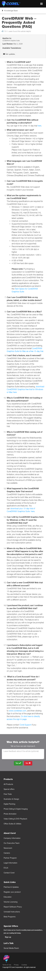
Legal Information (10, 863)
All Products (8, 784)
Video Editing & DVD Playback (15, 819)
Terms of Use (6, 965)
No (27, 763)
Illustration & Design (11, 799)
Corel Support (25, 725)
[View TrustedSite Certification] (18, 959)
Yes (17, 763)
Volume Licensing (10, 902)
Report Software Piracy (13, 907)
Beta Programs (9, 917)
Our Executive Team (12, 843)
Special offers (9, 789)
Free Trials (8, 794)
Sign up (8, 937)
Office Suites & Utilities (12, 824)
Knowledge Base (10, 11)
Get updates (10, 54)
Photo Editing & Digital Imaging (16, 809)
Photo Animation (10, 814)
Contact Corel (9, 873)
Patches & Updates (11, 887)
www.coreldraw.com (17, 711)
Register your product (12, 892)
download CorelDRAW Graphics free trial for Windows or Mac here (25, 389)
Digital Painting (9, 804)
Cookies (24, 965)
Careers (7, 853)
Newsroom (8, 848)
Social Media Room (11, 948)
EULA (6, 868)
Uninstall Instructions (12, 912)
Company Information (12, 838)
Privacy (16, 965)
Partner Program (10, 858)
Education (8, 897)
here (39, 126)
